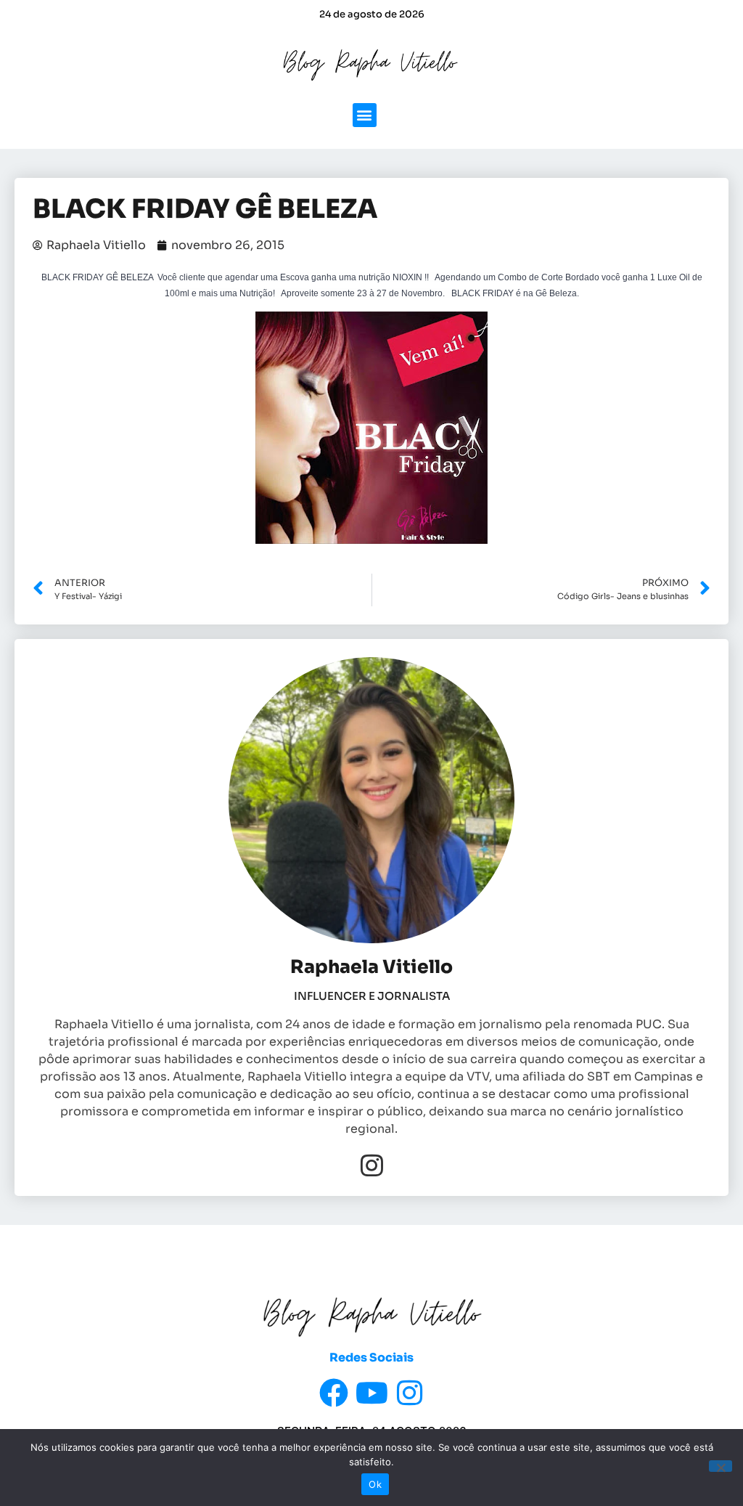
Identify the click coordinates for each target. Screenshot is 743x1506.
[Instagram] (372, 1165)
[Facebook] (333, 1392)
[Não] (720, 1466)
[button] (365, 115)
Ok (375, 1484)
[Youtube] (371, 1392)
